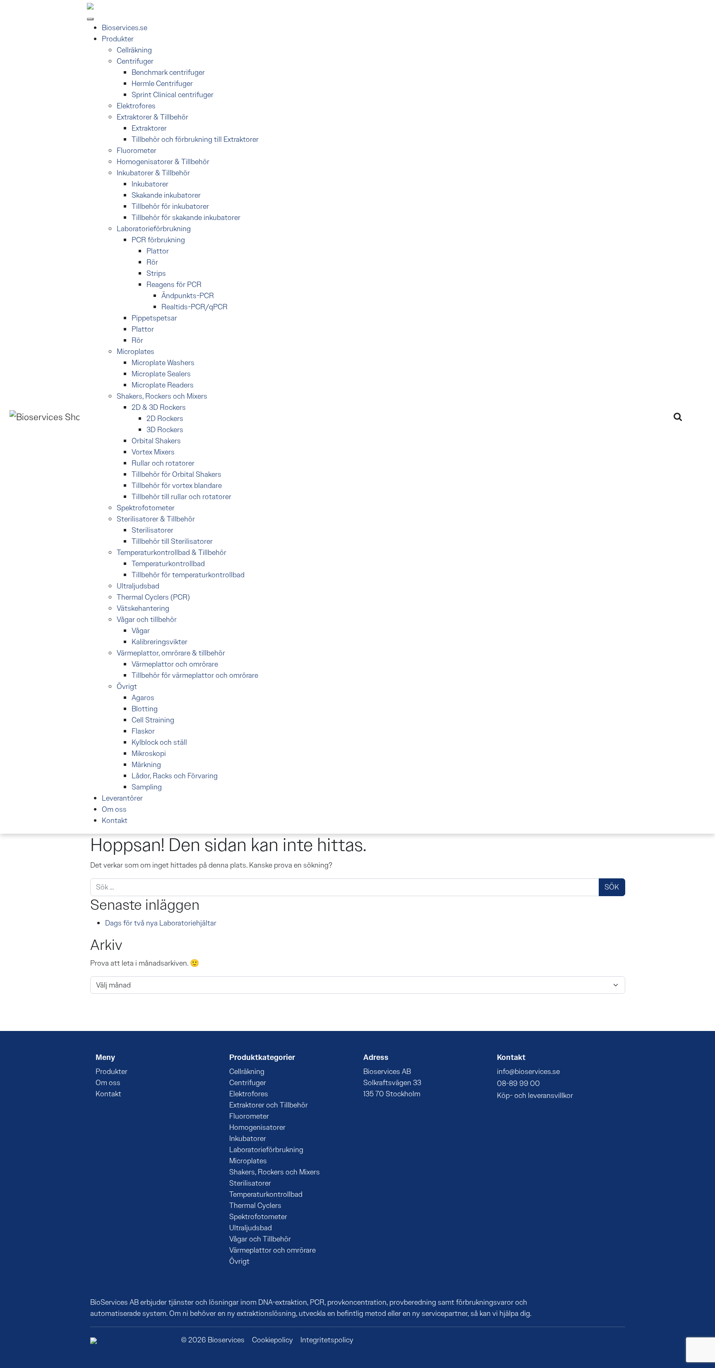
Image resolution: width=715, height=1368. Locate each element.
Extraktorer (149, 128)
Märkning (146, 765)
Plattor (157, 251)
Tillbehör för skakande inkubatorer (186, 217)
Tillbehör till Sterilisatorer (172, 541)
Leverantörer (122, 798)
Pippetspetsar (154, 318)
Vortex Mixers (153, 452)
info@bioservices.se (528, 1071)
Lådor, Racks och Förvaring (175, 776)
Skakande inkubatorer (166, 195)
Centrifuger (135, 61)
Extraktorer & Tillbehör (152, 117)
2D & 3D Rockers (159, 407)
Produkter (118, 39)
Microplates (135, 351)
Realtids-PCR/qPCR (194, 307)
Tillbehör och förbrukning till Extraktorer (195, 139)
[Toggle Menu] (90, 19)
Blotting (145, 709)
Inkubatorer (150, 184)
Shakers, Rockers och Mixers (162, 396)
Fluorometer (136, 150)
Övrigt (127, 686)
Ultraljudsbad (138, 586)
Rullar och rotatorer (163, 463)
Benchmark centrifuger (168, 72)
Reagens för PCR (174, 284)
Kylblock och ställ (159, 742)
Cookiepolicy (272, 1340)
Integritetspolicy (326, 1340)
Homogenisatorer (257, 1127)
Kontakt (114, 820)
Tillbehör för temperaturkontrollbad (188, 575)
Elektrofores (136, 106)
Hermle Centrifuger (162, 83)
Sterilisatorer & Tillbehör (156, 519)
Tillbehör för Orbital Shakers (176, 474)
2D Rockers (164, 418)
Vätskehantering (143, 608)
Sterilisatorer (152, 530)
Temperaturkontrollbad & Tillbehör (171, 552)
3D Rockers (164, 430)
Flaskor (143, 731)
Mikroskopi (149, 753)
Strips (156, 273)
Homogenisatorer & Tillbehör (163, 162)
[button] (678, 417)
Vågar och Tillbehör (260, 1239)
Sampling (147, 787)
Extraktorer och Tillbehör (268, 1105)
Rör (152, 262)
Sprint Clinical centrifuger (173, 95)
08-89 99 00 (518, 1083)
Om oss (114, 809)
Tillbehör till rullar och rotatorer (181, 497)
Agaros (143, 698)
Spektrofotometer (146, 508)
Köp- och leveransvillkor (535, 1095)
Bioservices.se (124, 28)
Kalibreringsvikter (159, 642)
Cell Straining (153, 720)
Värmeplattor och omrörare (175, 664)
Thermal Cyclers (255, 1205)
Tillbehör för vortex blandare (177, 485)
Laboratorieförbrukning (154, 229)
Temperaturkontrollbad (168, 564)
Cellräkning (134, 50)
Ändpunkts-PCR (187, 296)
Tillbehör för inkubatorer (170, 206)
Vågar (141, 631)
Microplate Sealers (161, 374)
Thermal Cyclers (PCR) (153, 597)
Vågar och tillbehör (147, 619)
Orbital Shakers (156, 441)
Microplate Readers (163, 385)
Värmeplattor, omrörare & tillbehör (171, 653)
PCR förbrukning (158, 240)
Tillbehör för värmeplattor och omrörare (195, 675)
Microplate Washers (163, 363)
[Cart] (693, 416)
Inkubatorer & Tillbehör (153, 173)
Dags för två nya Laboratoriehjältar (160, 923)
